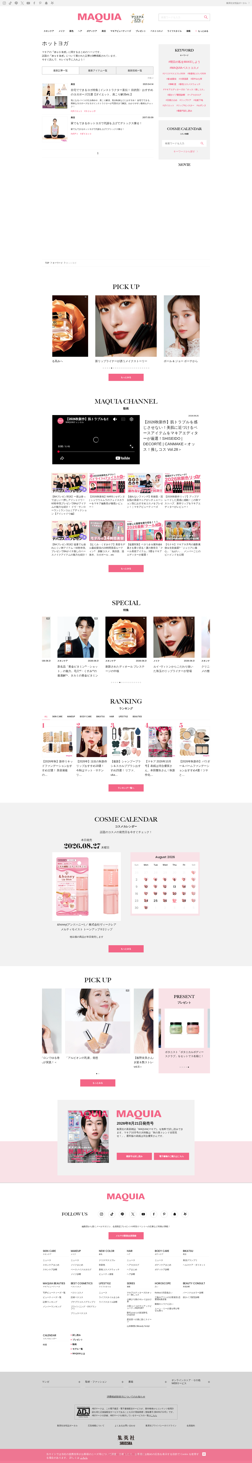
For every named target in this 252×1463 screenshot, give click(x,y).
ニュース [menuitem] (47, 1260)
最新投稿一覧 (135, 70)
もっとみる (126, 377)
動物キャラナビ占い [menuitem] (164, 1304)
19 (165, 894)
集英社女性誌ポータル (236, 3)
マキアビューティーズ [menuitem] (120, 31)
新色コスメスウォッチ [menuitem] (109, 1270)
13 (174, 886)
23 (136, 901)
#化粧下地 (198, 100)
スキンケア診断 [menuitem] (50, 1270)
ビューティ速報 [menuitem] (106, 1274)
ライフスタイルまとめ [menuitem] (109, 1297)
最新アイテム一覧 (97, 70)
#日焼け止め (171, 100)
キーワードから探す (184, 151)
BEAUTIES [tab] (137, 716)
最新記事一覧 (60, 70)
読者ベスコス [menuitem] (77, 1297)
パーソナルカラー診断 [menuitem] (193, 1293)
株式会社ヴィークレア (102, 924)
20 (174, 894)
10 (146, 886)
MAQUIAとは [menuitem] (78, 1354)
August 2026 (165, 857)
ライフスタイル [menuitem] (174, 31)
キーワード (57, 263)
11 (156, 886)
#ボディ (74, 134)
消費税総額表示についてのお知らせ (126, 1396)
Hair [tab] (112, 716)
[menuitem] (56, 1253)
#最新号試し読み (184, 111)
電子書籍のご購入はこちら (171, 1156)
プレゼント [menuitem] (141, 31)
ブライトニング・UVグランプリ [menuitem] (83, 1308)
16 (136, 894)
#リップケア (185, 100)
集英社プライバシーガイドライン (161, 1426)
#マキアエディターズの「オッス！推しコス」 (184, 90)
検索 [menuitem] (45, 1345)
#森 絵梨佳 (171, 79)
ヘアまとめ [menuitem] (132, 1270)
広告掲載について (96, 1426)
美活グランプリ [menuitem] (190, 1260)
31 (146, 908)
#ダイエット (76, 111)
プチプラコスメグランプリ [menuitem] (83, 1302)
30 (136, 908)
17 (146, 894)
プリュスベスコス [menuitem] (79, 1313)
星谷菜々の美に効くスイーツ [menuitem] (139, 1320)
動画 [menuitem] (74, 1344)
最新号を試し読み (134, 1156)
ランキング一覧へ (126, 788)
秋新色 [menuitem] (102, 1265)
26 (165, 901)
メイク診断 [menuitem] (76, 1274)
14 (184, 886)
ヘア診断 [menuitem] (131, 1274)
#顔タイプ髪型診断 (176, 95)
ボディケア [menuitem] (92, 31)
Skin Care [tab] (57, 716)
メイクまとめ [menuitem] (77, 1265)
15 (193, 886)
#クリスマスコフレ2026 (174, 74)
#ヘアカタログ (194, 95)
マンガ (45, 1381)
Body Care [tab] (86, 716)
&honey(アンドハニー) (71, 924)
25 (156, 901)
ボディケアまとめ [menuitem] (163, 1265)
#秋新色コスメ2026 (197, 74)
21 (184, 894)
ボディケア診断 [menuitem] (162, 1270)
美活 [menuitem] (104, 31)
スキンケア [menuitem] (49, 31)
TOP (47, 263)
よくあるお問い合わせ (125, 1426)
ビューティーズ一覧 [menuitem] (52, 1297)
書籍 (130, 1381)
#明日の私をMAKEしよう (184, 62)
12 (165, 886)
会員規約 (191, 1426)
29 (193, 901)
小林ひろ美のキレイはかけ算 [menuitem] (139, 1300)
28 (184, 901)
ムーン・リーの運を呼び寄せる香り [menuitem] (167, 1310)
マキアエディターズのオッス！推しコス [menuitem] (139, 1294)
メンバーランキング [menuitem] (52, 1307)
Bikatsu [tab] (100, 716)
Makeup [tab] (71, 716)
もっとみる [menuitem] (203, 31)
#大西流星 (183, 79)
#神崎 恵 (172, 84)
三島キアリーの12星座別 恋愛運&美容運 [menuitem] (167, 1298)
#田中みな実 (196, 79)
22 (193, 894)
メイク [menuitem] (62, 31)
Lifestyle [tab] (123, 716)
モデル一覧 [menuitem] (77, 1349)
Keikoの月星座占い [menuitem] (163, 1293)
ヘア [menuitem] (80, 31)
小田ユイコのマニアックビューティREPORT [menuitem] (139, 1307)
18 (155, 894)
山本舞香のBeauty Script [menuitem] (138, 1326)
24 (146, 901)
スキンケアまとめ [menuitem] (51, 1265)
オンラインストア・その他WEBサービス (186, 1382)
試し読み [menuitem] (76, 1335)
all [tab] (45, 716)
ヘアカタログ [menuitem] (133, 1265)
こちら (154, 1415)
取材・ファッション (96, 1381)
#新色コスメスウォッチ (189, 84)
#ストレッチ (90, 111)
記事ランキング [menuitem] (50, 1302)
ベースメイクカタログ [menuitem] (81, 1270)
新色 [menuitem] (71, 31)
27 (174, 901)
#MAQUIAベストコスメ (184, 68)
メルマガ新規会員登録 (126, 1236)
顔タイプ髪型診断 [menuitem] (191, 1297)
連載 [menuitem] (188, 31)
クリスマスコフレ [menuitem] (107, 1260)
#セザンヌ (201, 105)
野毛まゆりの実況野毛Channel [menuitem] (137, 1314)
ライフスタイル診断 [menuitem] (108, 1302)
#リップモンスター (185, 105)
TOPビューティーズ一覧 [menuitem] (54, 1293)
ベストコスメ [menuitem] (157, 31)
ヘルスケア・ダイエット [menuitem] (194, 1265)
